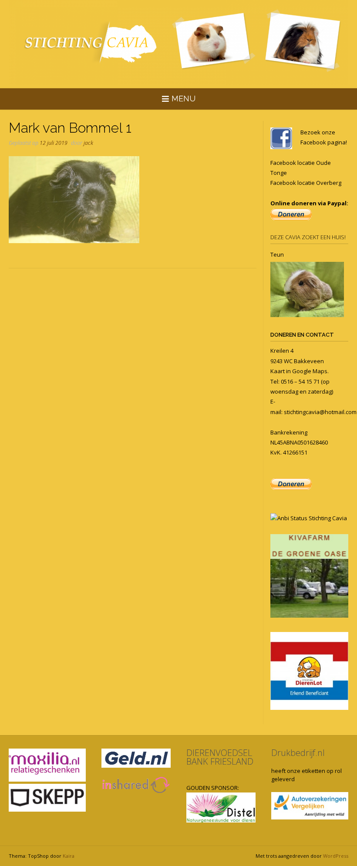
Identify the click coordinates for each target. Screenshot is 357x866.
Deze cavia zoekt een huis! (308, 237)
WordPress (335, 856)
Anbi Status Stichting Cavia (312, 518)
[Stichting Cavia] (178, 42)
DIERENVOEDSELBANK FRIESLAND (219, 757)
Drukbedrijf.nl (298, 753)
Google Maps (309, 371)
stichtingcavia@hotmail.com (320, 412)
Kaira (68, 856)
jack (88, 143)
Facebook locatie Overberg (305, 183)
